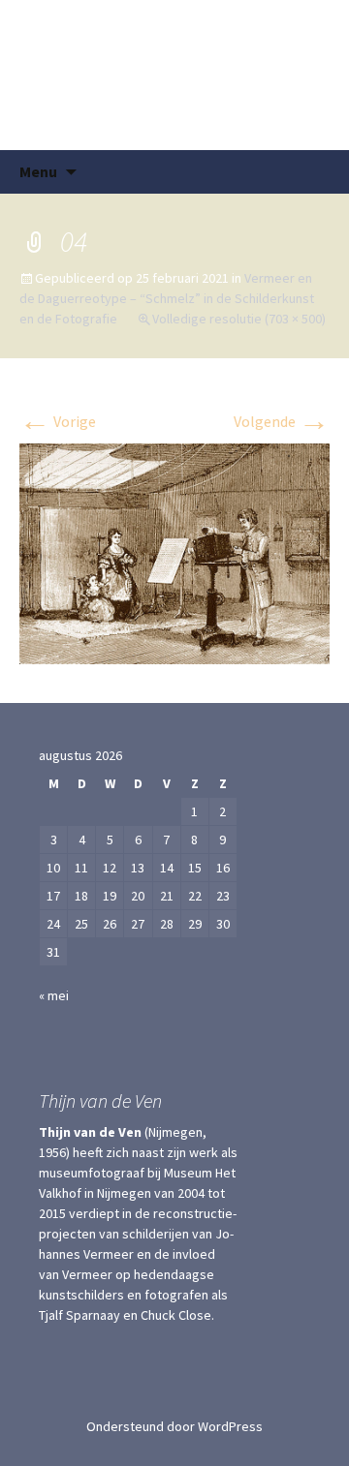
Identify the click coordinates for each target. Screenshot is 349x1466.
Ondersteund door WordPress (174, 1426)
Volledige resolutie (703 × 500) (239, 318)
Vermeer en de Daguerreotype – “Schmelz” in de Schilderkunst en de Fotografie (166, 298)
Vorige (57, 421)
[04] (174, 552)
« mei (54, 995)
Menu (38, 171)
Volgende (282, 421)
